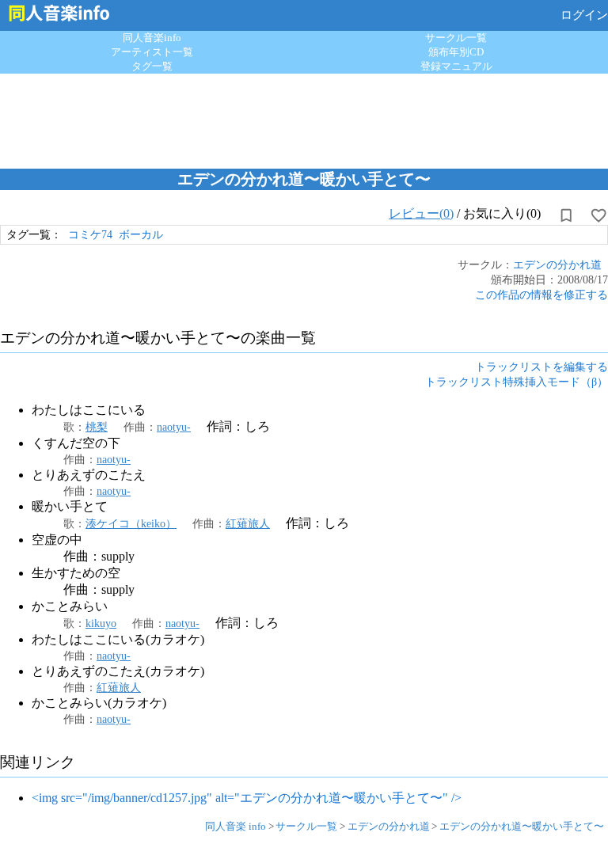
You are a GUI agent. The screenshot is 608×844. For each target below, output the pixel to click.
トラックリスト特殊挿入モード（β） (516, 381)
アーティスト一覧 (152, 52)
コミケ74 (90, 234)
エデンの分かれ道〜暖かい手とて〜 (521, 826)
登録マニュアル (456, 66)
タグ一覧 (152, 66)
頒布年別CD (456, 52)
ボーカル (141, 234)
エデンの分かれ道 (557, 264)
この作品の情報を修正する (541, 294)
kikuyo (101, 623)
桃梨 (97, 426)
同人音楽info (152, 38)
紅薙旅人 (248, 523)
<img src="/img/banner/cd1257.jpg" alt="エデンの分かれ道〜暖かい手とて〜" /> (247, 797)
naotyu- (174, 426)
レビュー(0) (421, 213)
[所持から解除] (566, 215)
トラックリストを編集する (541, 366)
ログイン (584, 15)
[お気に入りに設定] (598, 215)
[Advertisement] (304, 117)
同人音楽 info (235, 826)
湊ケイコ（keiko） (131, 523)
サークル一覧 (456, 38)
